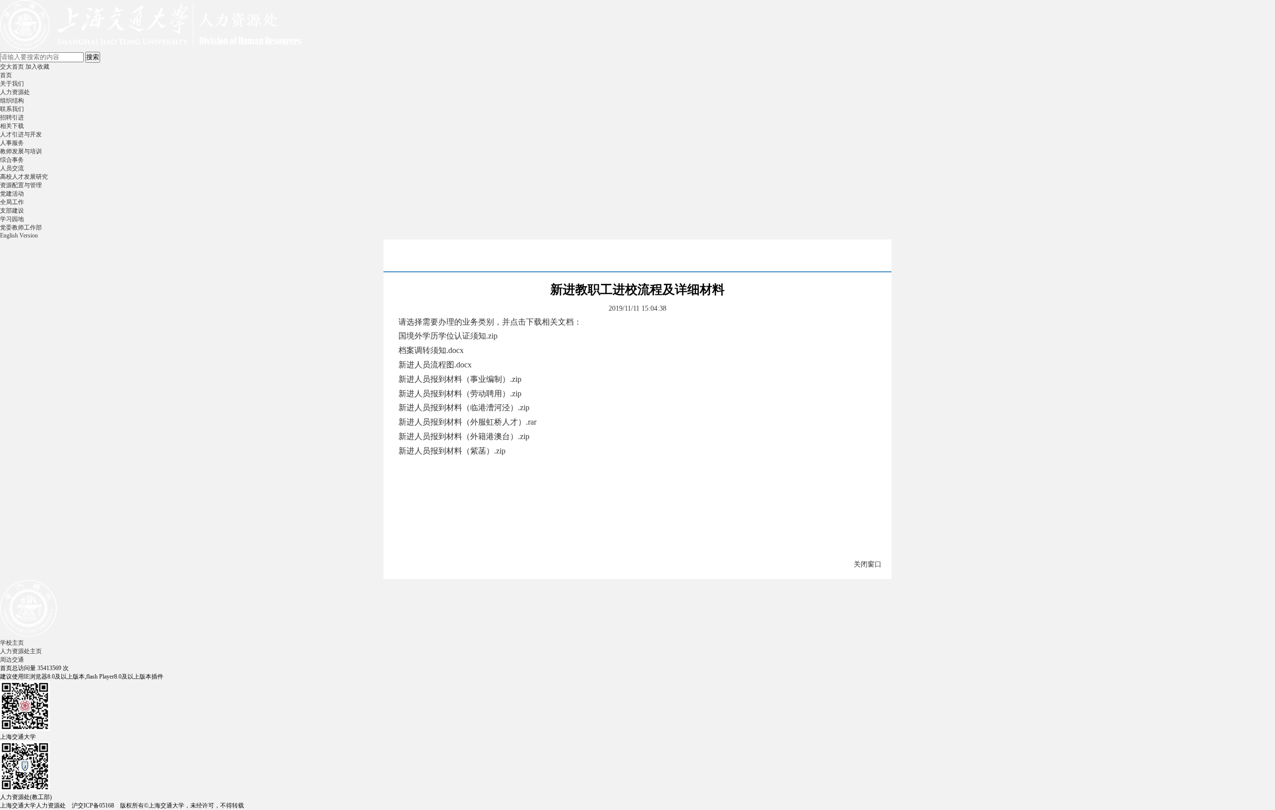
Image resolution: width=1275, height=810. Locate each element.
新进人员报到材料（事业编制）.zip (459, 379)
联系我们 (12, 109)
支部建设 (12, 210)
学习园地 (12, 219)
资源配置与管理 (21, 185)
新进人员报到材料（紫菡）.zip (452, 451)
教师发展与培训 (21, 151)
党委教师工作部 (21, 227)
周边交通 (12, 659)
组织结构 (12, 100)
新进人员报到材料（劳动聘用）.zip (459, 393)
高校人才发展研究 (24, 176)
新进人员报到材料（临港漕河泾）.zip (463, 407)
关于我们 (12, 83)
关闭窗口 (868, 564)
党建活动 (12, 193)
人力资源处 (15, 92)
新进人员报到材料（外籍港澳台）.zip (463, 436)
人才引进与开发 (21, 134)
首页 (6, 75)
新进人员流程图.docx (435, 364)
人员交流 (12, 168)
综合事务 (12, 159)
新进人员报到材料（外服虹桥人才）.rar (467, 422)
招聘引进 (12, 117)
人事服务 (12, 142)
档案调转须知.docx (431, 350)
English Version (19, 235)
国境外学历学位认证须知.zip (448, 336)
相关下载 (12, 125)
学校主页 (12, 642)
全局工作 (12, 202)
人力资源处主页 (21, 651)
